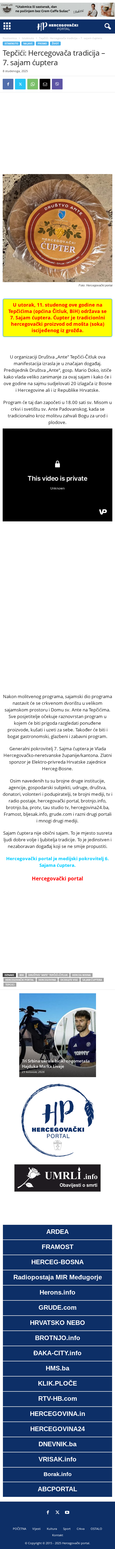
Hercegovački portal (19, 980)
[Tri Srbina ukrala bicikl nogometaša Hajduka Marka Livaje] (57, 1037)
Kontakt (57, 1535)
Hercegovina (47, 980)
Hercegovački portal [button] (57, 878)
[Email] (45, 84)
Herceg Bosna (81, 975)
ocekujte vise (69, 980)
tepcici (9, 984)
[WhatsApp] (32, 84)
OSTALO (96, 1529)
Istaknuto (28, 38)
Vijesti (36, 1529)
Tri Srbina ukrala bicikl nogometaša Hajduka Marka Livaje (56, 1063)
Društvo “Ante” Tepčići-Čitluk (48, 975)
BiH (22, 975)
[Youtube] (67, 1512)
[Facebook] (8, 84)
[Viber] (57, 84)
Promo (42, 43)
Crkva (81, 1529)
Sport (67, 1529)
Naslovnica (10, 38)
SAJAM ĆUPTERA (92, 980)
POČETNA (19, 1529)
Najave (28, 43)
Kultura (52, 1529)
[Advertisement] (57, 132)
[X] (20, 84)
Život (55, 43)
